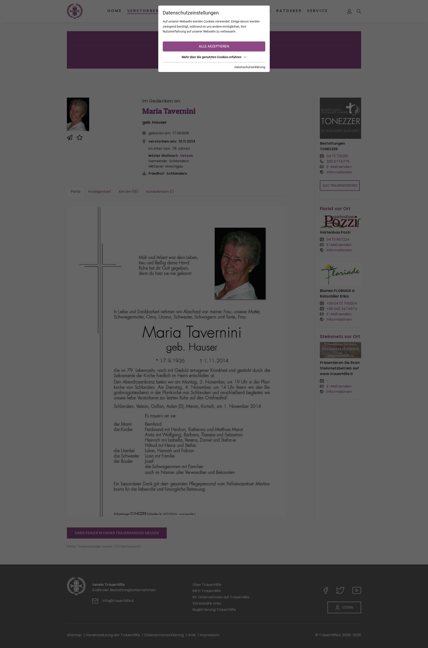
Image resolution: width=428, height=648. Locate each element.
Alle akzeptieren (214, 46)
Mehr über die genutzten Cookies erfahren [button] (211, 57)
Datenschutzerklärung (250, 67)
